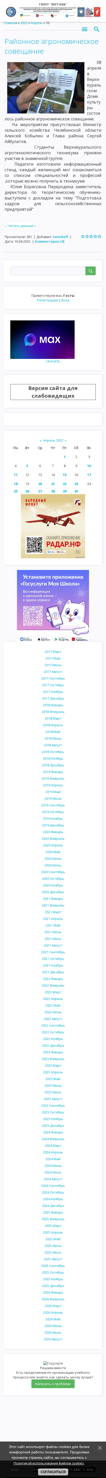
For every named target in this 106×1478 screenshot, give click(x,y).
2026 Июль (53, 1332)
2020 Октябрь (53, 878)
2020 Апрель (53, 845)
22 (64, 483)
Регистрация (47, 300)
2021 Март (53, 912)
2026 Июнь (53, 1325)
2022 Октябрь (53, 1032)
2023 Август (53, 1098)
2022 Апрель (53, 998)
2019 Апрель (53, 785)
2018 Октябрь (53, 751)
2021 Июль (53, 938)
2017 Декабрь (53, 698)
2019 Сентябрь (53, 805)
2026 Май (53, 1319)
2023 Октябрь (53, 1112)
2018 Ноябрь (53, 758)
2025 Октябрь (53, 1272)
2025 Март (53, 1225)
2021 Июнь (53, 932)
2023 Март (53, 1065)
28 (53, 491)
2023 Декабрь (53, 1125)
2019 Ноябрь (53, 818)
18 (15, 483)
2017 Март (53, 651)
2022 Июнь (53, 1012)
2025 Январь (53, 1212)
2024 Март (53, 1145)
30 (76, 491)
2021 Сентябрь (53, 952)
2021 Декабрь (53, 972)
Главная (10, 23)
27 (40, 491)
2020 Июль (53, 865)
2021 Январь (53, 898)
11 (15, 474)
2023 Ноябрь (53, 1119)
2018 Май (53, 731)
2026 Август (53, 1339)
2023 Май (53, 1078)
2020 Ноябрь (53, 885)
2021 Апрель (53, 918)
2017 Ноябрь (53, 691)
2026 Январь (53, 1292)
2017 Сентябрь (53, 678)
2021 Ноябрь (53, 965)
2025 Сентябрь (53, 1265)
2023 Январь (53, 1052)
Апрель (37, 23)
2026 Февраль (53, 1299)
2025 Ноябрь (53, 1279)
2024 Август (53, 1179)
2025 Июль (53, 1252)
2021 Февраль (53, 905)
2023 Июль (53, 1092)
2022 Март (53, 992)
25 (15, 491)
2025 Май (53, 1239)
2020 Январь (53, 831)
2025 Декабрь (53, 1285)
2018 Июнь (53, 738)
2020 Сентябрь (53, 872)
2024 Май (53, 1159)
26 (27, 491)
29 (64, 491)
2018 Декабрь (53, 765)
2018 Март (53, 718)
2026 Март (53, 1305)
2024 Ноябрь (53, 1199)
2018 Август (53, 745)
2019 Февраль (53, 778)
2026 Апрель (53, 1312)
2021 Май (53, 925)
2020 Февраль (53, 838)
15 (64, 474)
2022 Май (53, 1005)
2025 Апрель (53, 1232)
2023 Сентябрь (53, 1105)
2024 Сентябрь (53, 1185)
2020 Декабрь (53, 892)
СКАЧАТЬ (53, 361)
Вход (65, 300)
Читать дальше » (22, 225)
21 (53, 483)
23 (76, 483)
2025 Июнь (53, 1245)
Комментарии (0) (49, 241)
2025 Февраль (53, 1219)
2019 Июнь (53, 798)
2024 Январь (53, 1132)
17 (89, 474)
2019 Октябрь (53, 811)
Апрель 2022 (53, 440)
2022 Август (53, 1018)
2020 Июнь (53, 858)
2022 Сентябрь (53, 1025)
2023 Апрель (53, 1072)
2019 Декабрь (53, 825)
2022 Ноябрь (53, 1038)
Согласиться (53, 1472)
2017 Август (53, 671)
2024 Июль (53, 1172)
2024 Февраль (53, 1139)
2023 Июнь (53, 1085)
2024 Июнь (53, 1165)
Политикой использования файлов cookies (49, 1463)
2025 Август (53, 1259)
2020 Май (53, 852)
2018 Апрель (53, 725)
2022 (24, 23)
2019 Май (53, 791)
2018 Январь (53, 705)
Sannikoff (60, 236)
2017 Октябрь (53, 685)
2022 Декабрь (53, 1045)
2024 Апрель (53, 1152)
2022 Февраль (53, 985)
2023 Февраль (53, 1058)
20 (40, 483)
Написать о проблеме (53, 1383)
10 (89, 465)
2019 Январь (53, 771)
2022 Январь (53, 978)
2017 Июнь (53, 665)
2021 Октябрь (53, 958)
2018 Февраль (53, 711)
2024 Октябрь (53, 1192)
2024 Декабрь (53, 1205)
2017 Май (53, 658)
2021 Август (53, 945)
